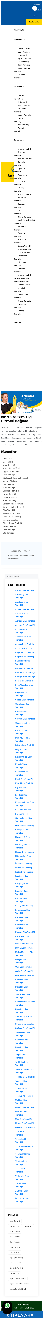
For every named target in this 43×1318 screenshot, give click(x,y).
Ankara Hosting (23, 1305)
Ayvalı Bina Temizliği (24, 648)
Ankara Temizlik (24, 149)
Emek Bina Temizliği (24, 779)
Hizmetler (18, 40)
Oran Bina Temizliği (23, 967)
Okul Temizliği (23, 62)
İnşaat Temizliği (24, 58)
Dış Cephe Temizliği (20, 110)
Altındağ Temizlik (19, 289)
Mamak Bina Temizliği (24, 948)
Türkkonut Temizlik (20, 264)
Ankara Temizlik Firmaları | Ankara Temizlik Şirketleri (22, 278)
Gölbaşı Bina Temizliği (24, 825)
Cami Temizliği (24, 65)
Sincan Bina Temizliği (24, 1024)
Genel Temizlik (24, 49)
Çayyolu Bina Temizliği (25, 719)
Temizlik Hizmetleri (19, 97)
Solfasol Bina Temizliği (25, 1028)
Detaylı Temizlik (24, 246)
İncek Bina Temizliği (23, 864)
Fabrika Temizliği (19, 120)
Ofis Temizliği (14, 1273)
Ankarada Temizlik (20, 241)
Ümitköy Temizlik (19, 154)
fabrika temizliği (15, 1263)
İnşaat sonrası (15, 1231)
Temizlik (18, 86)
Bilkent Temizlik (24, 217)
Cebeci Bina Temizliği (24, 700)
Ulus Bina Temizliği (23, 1119)
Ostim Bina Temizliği (24, 971)
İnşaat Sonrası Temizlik (22, 70)
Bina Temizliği (23, 125)
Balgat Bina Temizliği (24, 668)
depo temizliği (15, 1237)
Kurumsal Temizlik (20, 76)
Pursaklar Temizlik (20, 306)
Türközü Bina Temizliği (25, 1077)
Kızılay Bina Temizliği (24, 906)
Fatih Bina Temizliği (23, 814)
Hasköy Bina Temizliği (24, 852)
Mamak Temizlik (24, 285)
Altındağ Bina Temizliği (25, 621)
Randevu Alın (34, 22)
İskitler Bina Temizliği (24, 872)
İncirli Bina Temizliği (23, 868)
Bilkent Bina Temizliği (24, 681)
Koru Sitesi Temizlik (20, 257)
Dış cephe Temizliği (17, 1268)
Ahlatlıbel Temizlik (20, 228)
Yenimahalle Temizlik (21, 296)
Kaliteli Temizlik (24, 252)
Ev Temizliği (22, 55)
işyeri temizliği (15, 1221)
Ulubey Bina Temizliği (24, 1107)
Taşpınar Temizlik (19, 234)
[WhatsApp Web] (7, 1307)
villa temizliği (27, 1226)
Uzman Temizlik (24, 249)
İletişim (17, 323)
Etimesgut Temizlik (20, 189)
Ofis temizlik (14, 1226)
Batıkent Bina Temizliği (25, 672)
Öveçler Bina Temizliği (24, 975)
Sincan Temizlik (24, 301)
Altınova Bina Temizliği (25, 625)
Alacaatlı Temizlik (20, 199)
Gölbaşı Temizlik (19, 312)
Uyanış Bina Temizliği (24, 1123)
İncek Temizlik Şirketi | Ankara (24, 222)
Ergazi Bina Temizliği (24, 783)
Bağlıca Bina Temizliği (24, 653)
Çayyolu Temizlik (19, 163)
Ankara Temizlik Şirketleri (18, 1289)
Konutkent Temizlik (20, 183)
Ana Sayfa (19, 30)
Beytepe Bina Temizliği (25, 677)
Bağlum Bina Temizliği (24, 657)
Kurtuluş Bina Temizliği (25, 932)
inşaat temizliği (15, 1247)
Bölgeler (18, 140)
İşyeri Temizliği (24, 52)
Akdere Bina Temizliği (24, 609)
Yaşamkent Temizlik (20, 176)
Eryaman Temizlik (19, 170)
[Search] (36, 575)
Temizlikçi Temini (20, 129)
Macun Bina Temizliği (24, 944)
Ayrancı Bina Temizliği (24, 644)
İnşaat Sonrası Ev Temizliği (19, 1284)
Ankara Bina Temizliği (24, 590)
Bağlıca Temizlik (25, 159)
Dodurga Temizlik (19, 205)
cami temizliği (15, 1242)
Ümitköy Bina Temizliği (25, 1127)
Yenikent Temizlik (19, 270)
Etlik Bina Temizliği (23, 810)
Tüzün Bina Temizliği (24, 1096)
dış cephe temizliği (17, 1258)
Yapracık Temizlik (19, 212)
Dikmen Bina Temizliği (24, 745)
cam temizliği (14, 1252)
